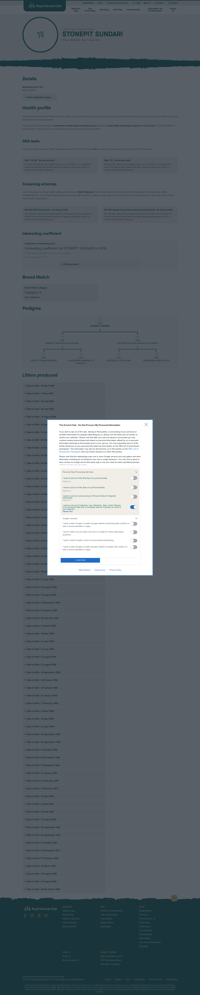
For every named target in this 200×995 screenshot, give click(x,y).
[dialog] (100, 497)
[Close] (147, 425)
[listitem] (100, 472)
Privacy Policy (115, 570)
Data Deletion (84, 570)
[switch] (133, 478)
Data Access (100, 570)
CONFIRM (80, 560)
